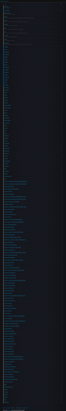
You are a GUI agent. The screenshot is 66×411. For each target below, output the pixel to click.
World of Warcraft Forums (4, 1)
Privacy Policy (25, 407)
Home (4, 407)
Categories (8, 407)
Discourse (9, 410)
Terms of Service (19, 407)
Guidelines (13, 407)
